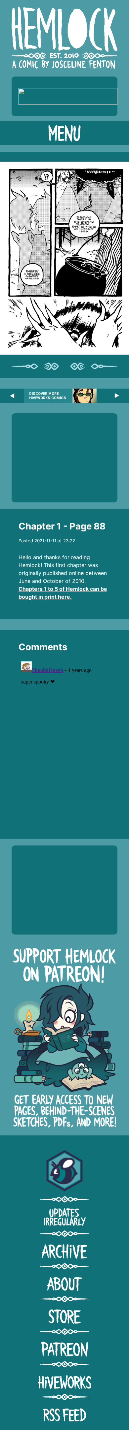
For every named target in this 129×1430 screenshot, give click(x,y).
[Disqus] (64, 741)
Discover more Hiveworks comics (47, 396)
